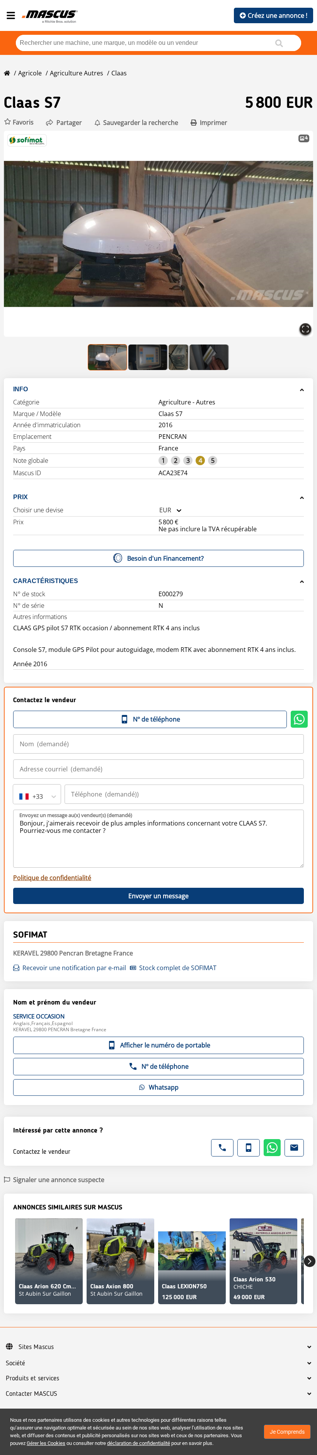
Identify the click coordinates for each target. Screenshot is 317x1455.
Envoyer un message (158, 896)
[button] (19, 122)
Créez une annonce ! (277, 15)
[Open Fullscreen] (305, 329)
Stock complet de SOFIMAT (177, 968)
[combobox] (159, 510)
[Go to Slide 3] (179, 357)
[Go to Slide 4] (209, 357)
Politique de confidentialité (52, 877)
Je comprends (287, 1432)
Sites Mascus (36, 1347)
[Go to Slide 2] (148, 357)
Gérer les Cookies (46, 1443)
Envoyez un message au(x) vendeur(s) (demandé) (75, 815)
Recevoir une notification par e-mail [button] (74, 968)
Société (15, 1363)
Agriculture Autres (76, 73)
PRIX (20, 497)
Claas (119, 73)
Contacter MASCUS (31, 1393)
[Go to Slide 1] (108, 357)
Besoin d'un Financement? (165, 558)
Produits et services (32, 1378)
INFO (20, 389)
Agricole (30, 73)
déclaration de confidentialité (138, 1443)
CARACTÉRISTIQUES (45, 581)
